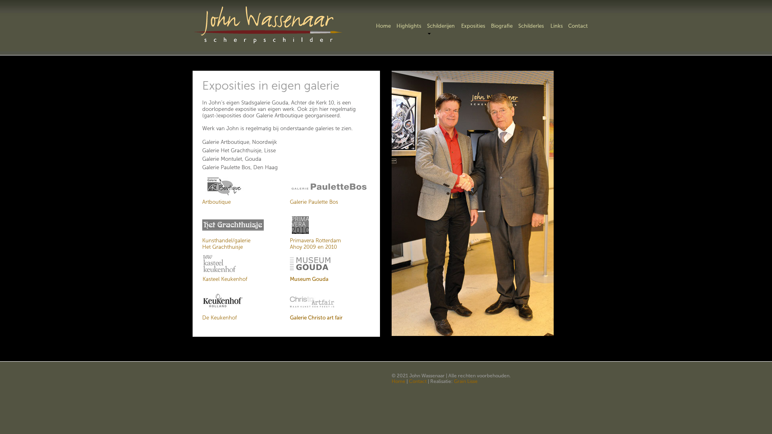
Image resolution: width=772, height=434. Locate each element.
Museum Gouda (309, 279)
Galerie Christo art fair (316, 318)
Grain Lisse (466, 381)
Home (398, 381)
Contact (418, 381)
